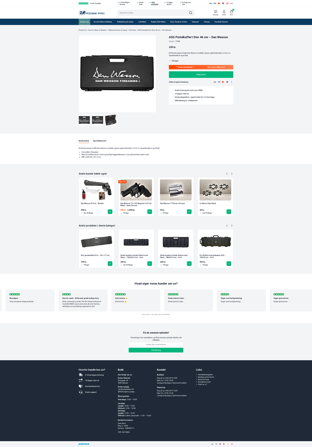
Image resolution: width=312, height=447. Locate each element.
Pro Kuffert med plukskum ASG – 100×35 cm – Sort (213, 256)
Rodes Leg (84, 22)
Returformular (203, 379)
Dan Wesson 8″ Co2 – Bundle (92, 203)
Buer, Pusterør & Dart (178, 22)
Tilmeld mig (156, 350)
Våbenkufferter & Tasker (117, 30)
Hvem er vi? (202, 384)
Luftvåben (142, 22)
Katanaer (195, 22)
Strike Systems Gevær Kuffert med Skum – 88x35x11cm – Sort (173, 256)
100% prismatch (154, 3)
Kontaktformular (204, 382)
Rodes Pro (83, 30)
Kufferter (132, 30)
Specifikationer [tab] (99, 141)
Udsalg (207, 22)
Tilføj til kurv (201, 75)
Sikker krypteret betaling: (179, 82)
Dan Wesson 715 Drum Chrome (172, 203)
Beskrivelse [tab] (84, 141)
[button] (110, 211)
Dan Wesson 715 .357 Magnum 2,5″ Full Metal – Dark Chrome (135, 204)
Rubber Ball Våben (158, 22)
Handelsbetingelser (205, 375)
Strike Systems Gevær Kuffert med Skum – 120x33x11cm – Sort (134, 256)
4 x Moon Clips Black (208, 203)
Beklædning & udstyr (125, 22)
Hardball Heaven (221, 22)
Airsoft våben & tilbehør (103, 22)
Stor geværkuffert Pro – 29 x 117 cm (95, 255)
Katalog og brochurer (206, 377)
